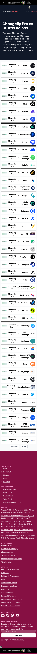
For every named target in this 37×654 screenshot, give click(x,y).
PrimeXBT (7, 472)
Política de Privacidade (10, 576)
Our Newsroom (7, 593)
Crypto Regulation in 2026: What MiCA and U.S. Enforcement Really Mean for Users (18, 536)
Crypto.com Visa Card (12, 502)
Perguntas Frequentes (10, 569)
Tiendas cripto (7, 562)
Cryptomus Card (9, 489)
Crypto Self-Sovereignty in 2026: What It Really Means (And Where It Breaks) (17, 517)
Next (24, 447)
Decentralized (6, 545)
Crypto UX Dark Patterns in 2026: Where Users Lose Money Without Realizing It (17, 511)
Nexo (5, 478)
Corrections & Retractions (11, 599)
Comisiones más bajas (9, 549)
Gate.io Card (8, 496)
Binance (6, 475)
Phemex (6, 482)
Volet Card (7, 499)
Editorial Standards (8, 596)
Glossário (5, 573)
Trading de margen (8, 555)
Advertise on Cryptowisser (11, 602)
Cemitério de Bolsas (9, 583)
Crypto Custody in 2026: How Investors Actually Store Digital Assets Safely (17, 531)
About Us (5, 589)
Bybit (5, 468)
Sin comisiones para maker (11, 559)
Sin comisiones (7, 552)
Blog (3, 579)
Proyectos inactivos (9, 586)
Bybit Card (7, 492)
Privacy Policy (19, 640)
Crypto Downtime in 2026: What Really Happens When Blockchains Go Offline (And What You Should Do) (16, 523)
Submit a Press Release (10, 606)
